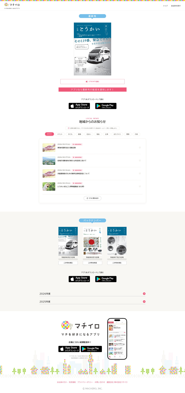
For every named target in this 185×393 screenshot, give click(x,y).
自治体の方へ (62, 382)
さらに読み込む (94, 198)
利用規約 (72, 382)
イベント (59, 134)
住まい (89, 134)
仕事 (106, 134)
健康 (79, 134)
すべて (49, 134)
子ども (70, 134)
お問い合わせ (100, 382)
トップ (165, 6)
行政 (136, 134)
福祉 (98, 134)
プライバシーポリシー (85, 382)
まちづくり (117, 134)
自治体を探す (176, 6)
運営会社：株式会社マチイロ (117, 382)
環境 (127, 134)
